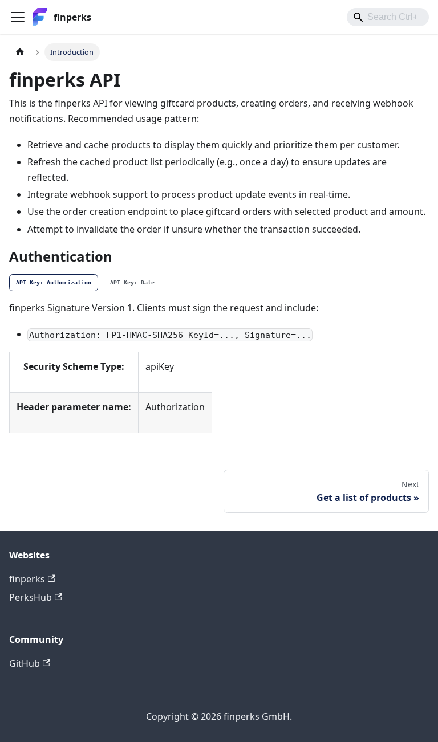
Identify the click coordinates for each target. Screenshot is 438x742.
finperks (27, 579)
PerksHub (30, 597)
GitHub (24, 663)
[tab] (53, 282)
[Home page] (20, 52)
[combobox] (388, 17)
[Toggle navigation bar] (17, 17)
